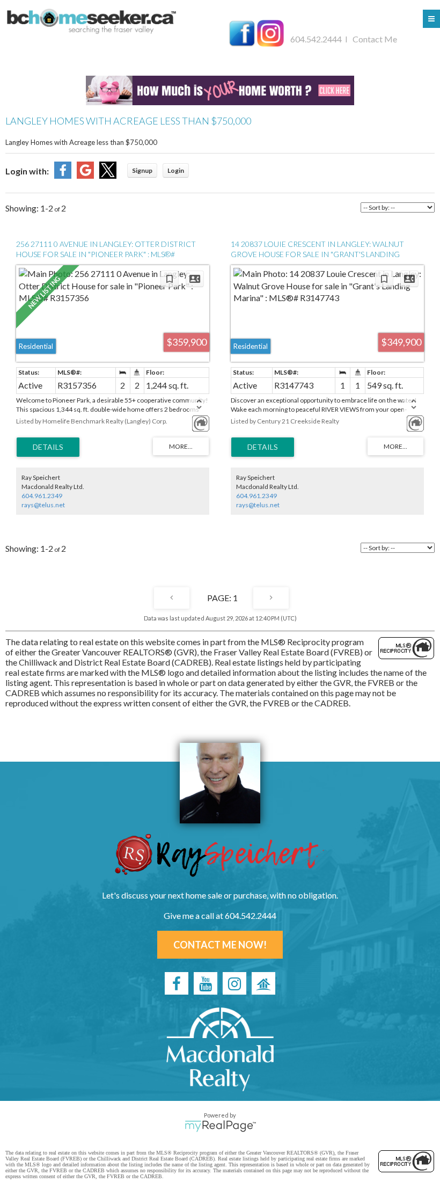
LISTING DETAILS (48, 447)
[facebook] (176, 983)
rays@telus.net (43, 505)
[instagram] (234, 983)
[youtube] (205, 983)
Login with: (27, 171)
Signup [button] (142, 170)
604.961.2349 (41, 496)
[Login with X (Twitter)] (107, 175)
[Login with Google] (85, 175)
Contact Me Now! (220, 945)
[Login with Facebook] (62, 175)
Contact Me (375, 39)
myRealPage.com (220, 1126)
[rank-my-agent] (263, 983)
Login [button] (175, 170)
